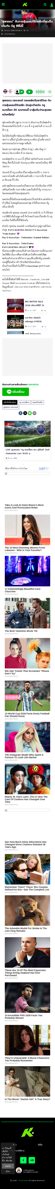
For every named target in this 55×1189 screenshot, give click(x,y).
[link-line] (15, 395)
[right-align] (45, 5)
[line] (30, 413)
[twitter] (25, 413)
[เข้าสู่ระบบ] (51, 5)
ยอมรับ (8, 1166)
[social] (23, 1160)
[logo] (24, 4)
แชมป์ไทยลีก (37, 402)
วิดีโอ (40, 1144)
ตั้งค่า (8, 1171)
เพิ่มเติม (8, 1160)
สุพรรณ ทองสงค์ (10, 407)
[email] (34, 413)
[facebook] (21, 413)
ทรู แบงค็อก (24, 402)
